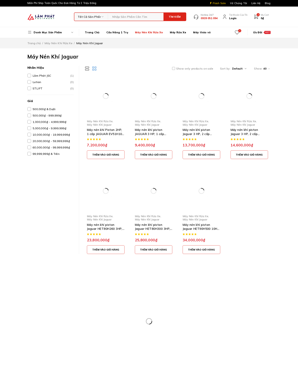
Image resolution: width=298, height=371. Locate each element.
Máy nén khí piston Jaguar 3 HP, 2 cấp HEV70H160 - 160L (196, 134)
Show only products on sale (194, 68)
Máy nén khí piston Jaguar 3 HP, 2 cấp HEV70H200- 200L (244, 134)
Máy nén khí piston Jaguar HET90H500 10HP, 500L (201, 229)
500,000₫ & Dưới (44, 109)
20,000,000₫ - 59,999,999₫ (51, 141)
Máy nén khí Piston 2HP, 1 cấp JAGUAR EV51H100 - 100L (105, 134)
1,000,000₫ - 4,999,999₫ (49, 122)
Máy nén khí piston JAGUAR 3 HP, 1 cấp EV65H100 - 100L (149, 134)
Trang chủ (34, 43)
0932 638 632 (49, 313)
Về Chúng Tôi (238, 3)
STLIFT (53, 88)
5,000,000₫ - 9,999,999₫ (49, 128)
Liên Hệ (256, 3)
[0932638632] (156, 323)
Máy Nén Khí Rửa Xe (58, 43)
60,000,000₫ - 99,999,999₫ (51, 147)
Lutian (53, 82)
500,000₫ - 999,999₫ (47, 115)
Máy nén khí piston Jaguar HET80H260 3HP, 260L (104, 229)
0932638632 (176, 321)
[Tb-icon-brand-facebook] (217, 296)
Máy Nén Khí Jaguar (99, 124)
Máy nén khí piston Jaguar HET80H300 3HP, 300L (152, 229)
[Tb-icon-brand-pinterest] (225, 296)
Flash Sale (219, 3)
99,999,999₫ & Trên (46, 154)
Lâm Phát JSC (53, 75)
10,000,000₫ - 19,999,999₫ (51, 134)
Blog (268, 3)
